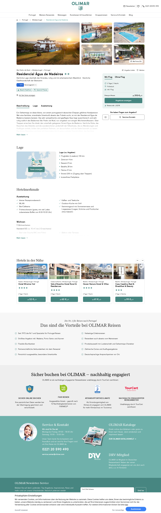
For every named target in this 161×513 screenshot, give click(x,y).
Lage (35, 106)
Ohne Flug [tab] (120, 77)
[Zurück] (138, 261)
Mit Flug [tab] (108, 77)
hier (126, 504)
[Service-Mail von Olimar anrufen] (105, 117)
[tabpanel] (123, 91)
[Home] (80, 6)
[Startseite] (17, 20)
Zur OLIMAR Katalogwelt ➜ (122, 439)
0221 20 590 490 (55, 449)
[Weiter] (142, 261)
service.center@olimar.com (53, 454)
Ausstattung (46, 106)
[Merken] (44, 267)
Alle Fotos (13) (137, 61)
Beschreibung (23, 106)
